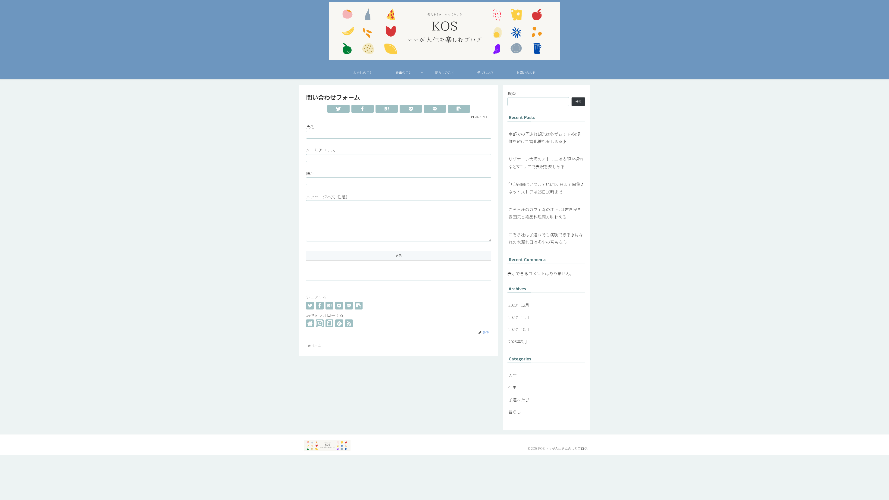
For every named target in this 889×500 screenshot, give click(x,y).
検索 (511, 93)
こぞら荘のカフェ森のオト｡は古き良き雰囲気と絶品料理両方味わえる (544, 213)
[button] (459, 109)
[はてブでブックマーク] (387, 109)
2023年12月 (518, 305)
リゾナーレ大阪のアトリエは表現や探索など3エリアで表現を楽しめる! (545, 162)
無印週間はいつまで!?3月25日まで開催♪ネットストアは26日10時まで (546, 187)
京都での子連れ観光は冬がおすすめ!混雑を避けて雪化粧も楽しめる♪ (544, 137)
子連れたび (518, 400)
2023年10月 (518, 329)
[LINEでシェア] (435, 109)
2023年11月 (518, 317)
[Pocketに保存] (411, 109)
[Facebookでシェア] (362, 109)
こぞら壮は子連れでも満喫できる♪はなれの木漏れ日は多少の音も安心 (545, 238)
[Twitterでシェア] (338, 109)
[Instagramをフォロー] (320, 323)
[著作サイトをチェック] (310, 323)
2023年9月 (517, 341)
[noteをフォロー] (329, 323)
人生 (512, 375)
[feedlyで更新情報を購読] (339, 323)
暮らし (514, 412)
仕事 (512, 387)
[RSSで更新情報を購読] (349, 323)
